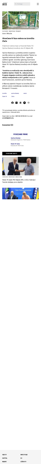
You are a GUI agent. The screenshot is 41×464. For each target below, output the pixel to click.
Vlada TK (4, 96)
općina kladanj (15, 93)
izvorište (4, 93)
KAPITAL (4, 458)
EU (21, 458)
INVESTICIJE (24, 455)
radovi (25, 93)
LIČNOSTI (23, 461)
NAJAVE (4, 461)
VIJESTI (4, 455)
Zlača (12, 96)
